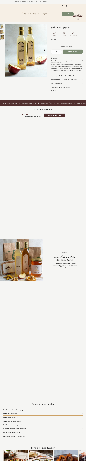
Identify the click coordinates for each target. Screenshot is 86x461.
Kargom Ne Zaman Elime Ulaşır (61, 87)
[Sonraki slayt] (81, 2)
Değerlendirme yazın (54, 115)
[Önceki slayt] (4, 2)
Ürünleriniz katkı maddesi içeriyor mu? (15, 410)
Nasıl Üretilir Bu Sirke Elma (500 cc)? (62, 76)
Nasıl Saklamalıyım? (57, 83)
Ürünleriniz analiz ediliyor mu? (12, 425)
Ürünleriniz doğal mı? (10, 413)
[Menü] (69, 16)
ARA (68, 14)
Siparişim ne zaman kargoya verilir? (14, 428)
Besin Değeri (55, 91)
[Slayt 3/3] (2, 37)
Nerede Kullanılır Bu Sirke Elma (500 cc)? (64, 79)
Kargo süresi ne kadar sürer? (12, 432)
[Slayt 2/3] (2, 32)
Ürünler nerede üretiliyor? (11, 417)
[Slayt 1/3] (2, 26)
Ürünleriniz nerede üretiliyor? (12, 421)
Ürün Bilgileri (55, 58)
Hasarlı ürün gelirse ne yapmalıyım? (14, 436)
